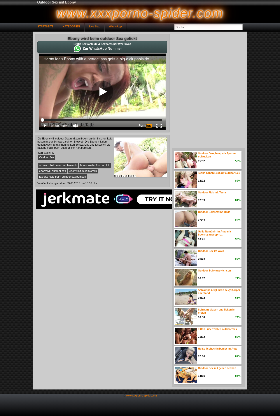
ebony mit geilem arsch (83, 171)
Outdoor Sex (46, 157)
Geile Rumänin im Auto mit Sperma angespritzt (214, 233)
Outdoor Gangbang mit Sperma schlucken (217, 155)
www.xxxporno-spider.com (141, 395)
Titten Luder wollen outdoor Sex (217, 329)
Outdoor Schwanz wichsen (214, 270)
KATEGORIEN (71, 26)
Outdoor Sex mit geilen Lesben (217, 368)
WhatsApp (115, 26)
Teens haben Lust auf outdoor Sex (219, 173)
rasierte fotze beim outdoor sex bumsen (62, 176)
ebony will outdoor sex (52, 171)
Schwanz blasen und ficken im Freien (216, 311)
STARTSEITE (45, 26)
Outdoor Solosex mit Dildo (214, 212)
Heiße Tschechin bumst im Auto (217, 348)
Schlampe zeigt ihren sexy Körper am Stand (219, 292)
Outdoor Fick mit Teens (212, 192)
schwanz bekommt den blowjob (58, 165)
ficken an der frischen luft (95, 165)
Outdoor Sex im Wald (211, 251)
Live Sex (94, 26)
